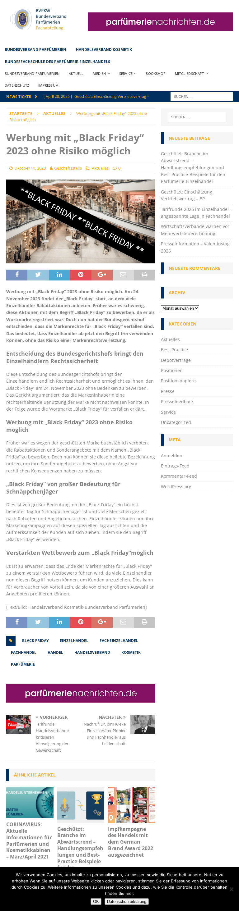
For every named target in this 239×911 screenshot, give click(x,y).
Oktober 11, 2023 (30, 168)
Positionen (172, 370)
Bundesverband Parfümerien (35, 49)
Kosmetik (131, 652)
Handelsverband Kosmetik (104, 49)
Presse (168, 391)
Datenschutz (17, 85)
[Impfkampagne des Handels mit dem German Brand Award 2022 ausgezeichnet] (131, 805)
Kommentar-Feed (179, 476)
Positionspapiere (178, 381)
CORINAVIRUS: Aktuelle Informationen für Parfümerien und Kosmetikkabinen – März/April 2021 (29, 840)
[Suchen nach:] (202, 96)
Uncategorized (176, 422)
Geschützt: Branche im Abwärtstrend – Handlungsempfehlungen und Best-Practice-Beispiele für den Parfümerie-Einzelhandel (80, 855)
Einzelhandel (74, 640)
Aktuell (76, 73)
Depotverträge (176, 360)
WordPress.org (176, 487)
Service (126, 73)
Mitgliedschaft (189, 73)
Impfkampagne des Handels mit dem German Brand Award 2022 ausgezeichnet (130, 842)
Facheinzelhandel (119, 640)
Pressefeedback (177, 401)
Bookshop (156, 73)
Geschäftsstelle (68, 168)
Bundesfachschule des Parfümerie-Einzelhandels (57, 61)
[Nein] (231, 889)
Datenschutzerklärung (126, 901)
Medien (99, 73)
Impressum (48, 85)
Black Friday (35, 640)
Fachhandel (23, 652)
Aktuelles (100, 168)
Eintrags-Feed (175, 466)
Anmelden (171, 455)
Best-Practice (174, 350)
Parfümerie (23, 664)
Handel (55, 652)
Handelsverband (92, 652)
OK (96, 901)
